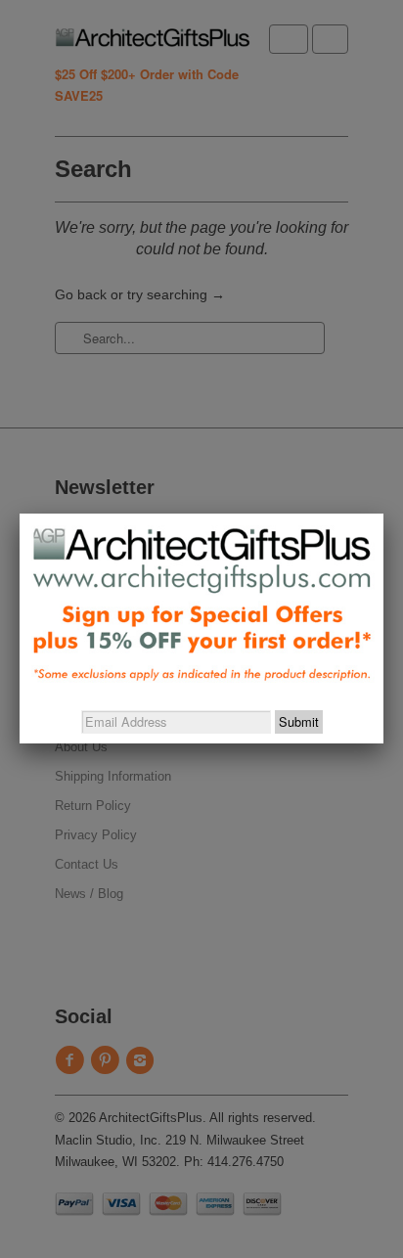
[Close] (383, 513)
